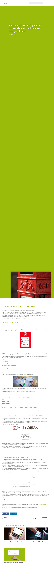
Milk (10, 403)
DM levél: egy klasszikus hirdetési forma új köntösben (36, 542)
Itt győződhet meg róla (6, 424)
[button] (27, 3)
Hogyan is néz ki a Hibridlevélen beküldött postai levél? (13, 563)
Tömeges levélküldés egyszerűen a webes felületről (13, 542)
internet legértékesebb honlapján (7, 463)
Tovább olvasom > (6, 566)
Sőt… (41, 313)
